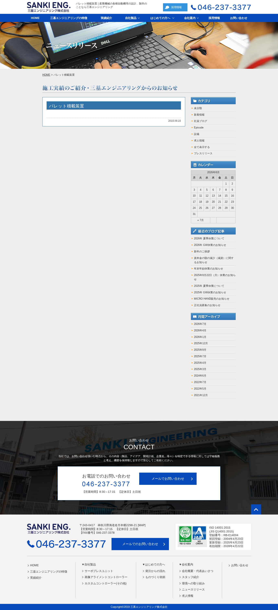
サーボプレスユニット (99, 571)
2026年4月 (200, 330)
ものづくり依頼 (155, 577)
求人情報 (199, 140)
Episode (199, 127)
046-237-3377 (221, 7)
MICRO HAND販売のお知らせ (211, 298)
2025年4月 (200, 362)
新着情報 (199, 114)
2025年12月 (201, 343)
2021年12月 (201, 395)
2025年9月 (200, 349)
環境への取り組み (193, 583)
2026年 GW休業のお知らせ (210, 244)
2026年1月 (200, 336)
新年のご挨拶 (202, 251)
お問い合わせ (238, 18)
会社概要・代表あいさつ (197, 571)
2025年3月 (200, 369)
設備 (196, 134)
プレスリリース (203, 153)
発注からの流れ (155, 571)
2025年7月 (200, 356)
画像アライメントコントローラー (106, 577)
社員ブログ (200, 121)
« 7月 (200, 220)
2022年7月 (200, 382)
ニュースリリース (193, 589)
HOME (35, 18)
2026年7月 (200, 323)
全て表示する (202, 147)
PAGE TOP (256, 509)
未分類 (198, 108)
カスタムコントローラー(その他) (106, 583)
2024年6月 (200, 375)
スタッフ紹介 (190, 577)
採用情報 (176, 7)
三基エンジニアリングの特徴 (68, 18)
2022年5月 (200, 388)
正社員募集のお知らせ (207, 305)
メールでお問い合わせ (168, 478)
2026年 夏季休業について (209, 238)
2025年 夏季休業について (209, 285)
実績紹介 (106, 18)
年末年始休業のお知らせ (208, 268)
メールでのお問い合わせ (140, 544)
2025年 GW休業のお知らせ (210, 292)
